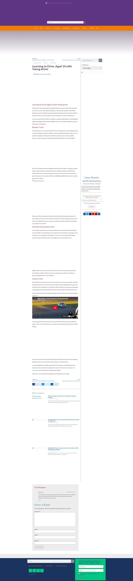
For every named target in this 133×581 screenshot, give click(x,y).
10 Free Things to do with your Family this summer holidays (62, 396)
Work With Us (49, 566)
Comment (37, 511)
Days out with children (45, 74)
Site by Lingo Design (32, 574)
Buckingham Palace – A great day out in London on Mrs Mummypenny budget (63, 448)
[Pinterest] (96, 214)
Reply (39, 500)
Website (36, 540)
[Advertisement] (55, 90)
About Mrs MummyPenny (36, 566)
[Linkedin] (99, 214)
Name (36, 529)
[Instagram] (90, 214)
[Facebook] (84, 214)
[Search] (84, 22)
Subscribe (91, 206)
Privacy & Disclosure (61, 566)
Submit (81, 577)
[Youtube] (93, 214)
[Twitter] (87, 214)
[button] (36, 384)
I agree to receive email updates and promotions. (89, 574)
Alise (39, 492)
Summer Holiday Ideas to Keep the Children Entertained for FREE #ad (63, 420)
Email (36, 535)
